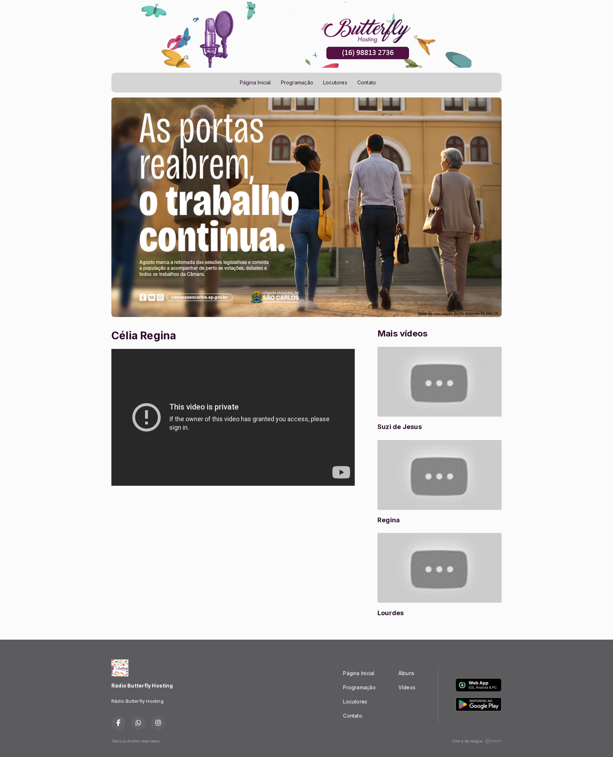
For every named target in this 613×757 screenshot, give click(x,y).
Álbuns (406, 673)
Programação (297, 82)
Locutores (335, 82)
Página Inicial (255, 82)
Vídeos (406, 687)
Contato (366, 82)
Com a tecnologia (467, 741)
